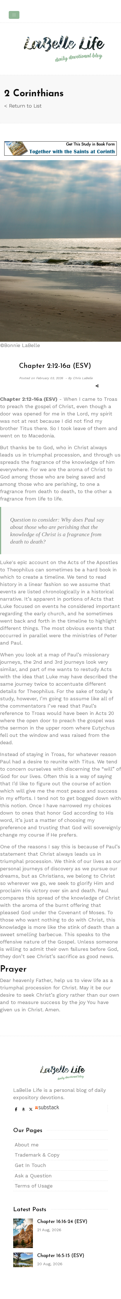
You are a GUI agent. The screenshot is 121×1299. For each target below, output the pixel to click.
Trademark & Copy (37, 1155)
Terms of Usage (34, 1186)
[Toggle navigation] (14, 15)
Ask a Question (33, 1176)
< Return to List (23, 106)
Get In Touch (30, 1165)
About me (27, 1145)
